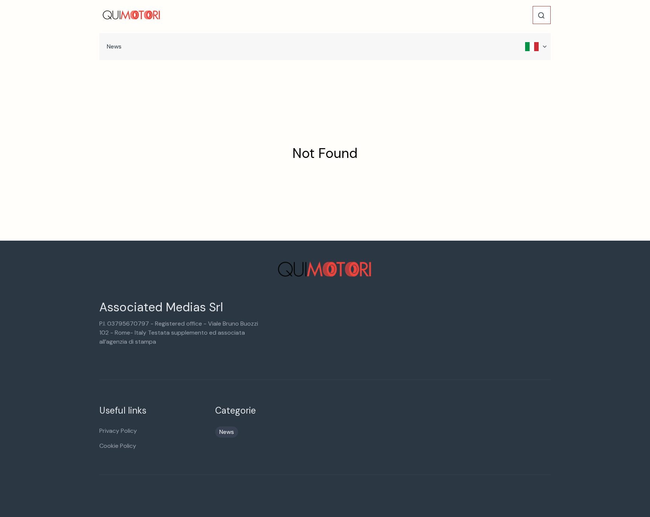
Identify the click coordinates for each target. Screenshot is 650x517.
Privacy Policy (118, 431)
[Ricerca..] (541, 15)
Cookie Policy (117, 446)
